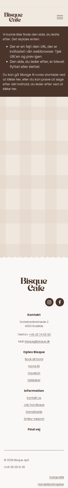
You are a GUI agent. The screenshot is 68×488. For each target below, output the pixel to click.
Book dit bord (34, 359)
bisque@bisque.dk (37, 341)
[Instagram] (49, 302)
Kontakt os (34, 398)
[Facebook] (60, 302)
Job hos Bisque (34, 405)
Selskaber (34, 380)
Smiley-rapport (34, 419)
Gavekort (34, 373)
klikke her (14, 79)
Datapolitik (57, 477)
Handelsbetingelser (51, 484)
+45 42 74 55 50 (40, 334)
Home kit (34, 366)
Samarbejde (34, 412)
